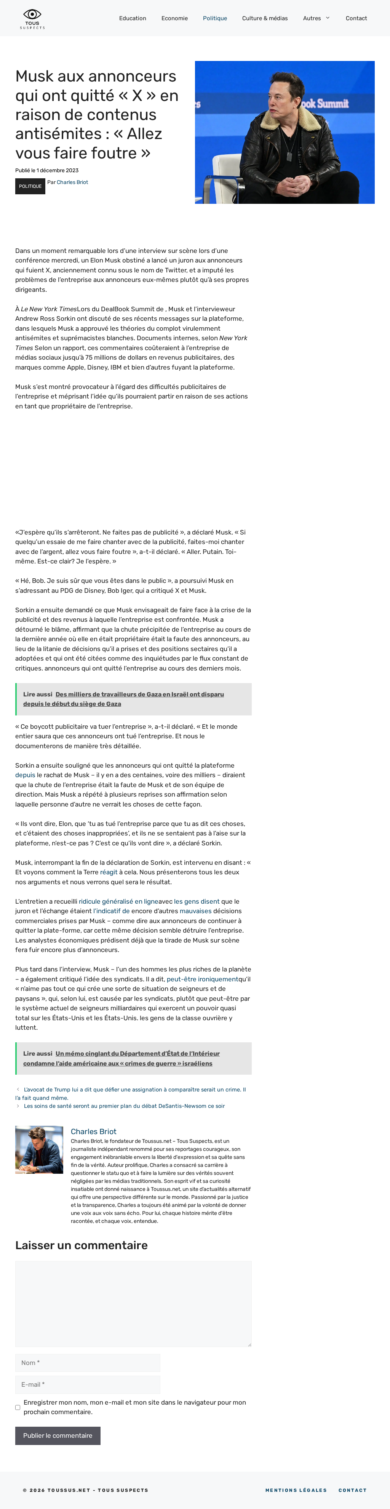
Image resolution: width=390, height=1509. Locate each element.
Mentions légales (296, 1490)
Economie (174, 18)
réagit (109, 872)
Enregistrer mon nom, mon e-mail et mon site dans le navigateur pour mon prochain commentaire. (135, 1407)
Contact (356, 18)
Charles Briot (72, 182)
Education (132, 18)
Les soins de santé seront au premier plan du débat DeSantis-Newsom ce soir (124, 1106)
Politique (215, 18)
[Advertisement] (133, 474)
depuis (25, 775)
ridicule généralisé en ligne (118, 901)
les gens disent (197, 901)
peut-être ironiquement (202, 979)
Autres (312, 18)
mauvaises (196, 911)
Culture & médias (265, 18)
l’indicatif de (111, 911)
